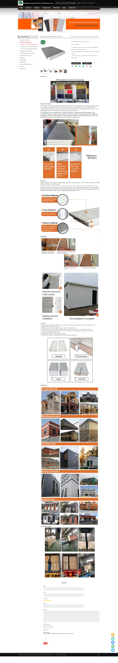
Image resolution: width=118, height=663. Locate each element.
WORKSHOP (56, 7)
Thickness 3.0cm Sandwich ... (92, 36)
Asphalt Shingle (23, 59)
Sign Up (85, 2)
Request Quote (76, 63)
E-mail (44, 592)
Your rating (45, 598)
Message (45, 609)
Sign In (80, 2)
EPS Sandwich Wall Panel (25, 42)
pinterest (87, 66)
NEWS (64, 7)
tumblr (91, 66)
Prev (41, 71)
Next (66, 71)
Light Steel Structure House (26, 55)
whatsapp (83, 66)
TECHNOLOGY (46, 7)
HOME (21, 7)
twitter (80, 66)
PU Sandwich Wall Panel (25, 40)
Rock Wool (22, 66)
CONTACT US (72, 7)
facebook (72, 66)
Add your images (58, 633)
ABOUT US (28, 7)
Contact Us (87, 63)
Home (72, 36)
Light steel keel (23, 68)
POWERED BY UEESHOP (60, 654)
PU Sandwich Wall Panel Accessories (28, 53)
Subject (44, 603)
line (76, 66)
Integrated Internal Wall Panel (26, 51)
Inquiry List (91, 2)
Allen (113, 635)
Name (44, 586)
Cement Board (23, 62)
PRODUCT (37, 7)
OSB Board (22, 57)
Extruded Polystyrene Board (26, 64)
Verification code (46, 624)
